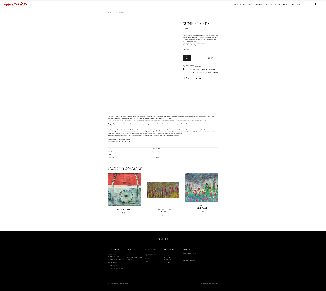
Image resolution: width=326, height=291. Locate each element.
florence (193, 71)
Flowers (198, 66)
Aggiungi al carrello (209, 57)
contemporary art (208, 69)
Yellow (155, 152)
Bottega (156, 157)
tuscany (215, 72)
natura (208, 72)
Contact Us (131, 260)
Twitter (167, 262)
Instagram (168, 255)
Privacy (129, 255)
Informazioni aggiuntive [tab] (128, 111)
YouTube (167, 257)
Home (128, 253)
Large (155, 154)
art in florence (195, 69)
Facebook (167, 253)
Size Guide (186, 58)
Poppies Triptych (202, 207)
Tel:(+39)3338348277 (189, 253)
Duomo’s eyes (124, 209)
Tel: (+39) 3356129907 (190, 260)
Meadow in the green (163, 210)
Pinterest (167, 260)
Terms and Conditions (134, 257)
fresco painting (202, 71)
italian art (201, 72)
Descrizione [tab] (112, 111)
